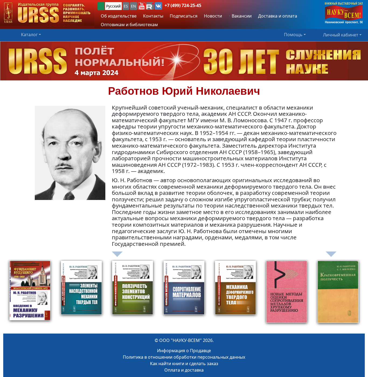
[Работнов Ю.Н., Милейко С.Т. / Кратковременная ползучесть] (338, 294)
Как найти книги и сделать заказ (184, 363)
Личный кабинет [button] (340, 35)
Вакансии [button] (241, 16)
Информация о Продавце (184, 351)
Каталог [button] (29, 35)
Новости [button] (213, 16)
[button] (141, 6)
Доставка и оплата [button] (277, 16)
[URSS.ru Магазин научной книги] (47, 13)
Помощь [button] (293, 35)
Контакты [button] (153, 16)
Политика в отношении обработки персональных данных (184, 357)
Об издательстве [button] (119, 16)
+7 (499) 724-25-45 (183, 5)
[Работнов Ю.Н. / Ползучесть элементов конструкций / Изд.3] (132, 294)
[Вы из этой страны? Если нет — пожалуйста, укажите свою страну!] (101, 6)
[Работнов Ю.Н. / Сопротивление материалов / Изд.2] (184, 294)
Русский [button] (113, 6)
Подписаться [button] (183, 16)
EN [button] (133, 6)
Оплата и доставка (184, 370)
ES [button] (126, 6)
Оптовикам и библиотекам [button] (129, 25)
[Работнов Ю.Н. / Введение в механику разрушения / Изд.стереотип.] (29, 294)
